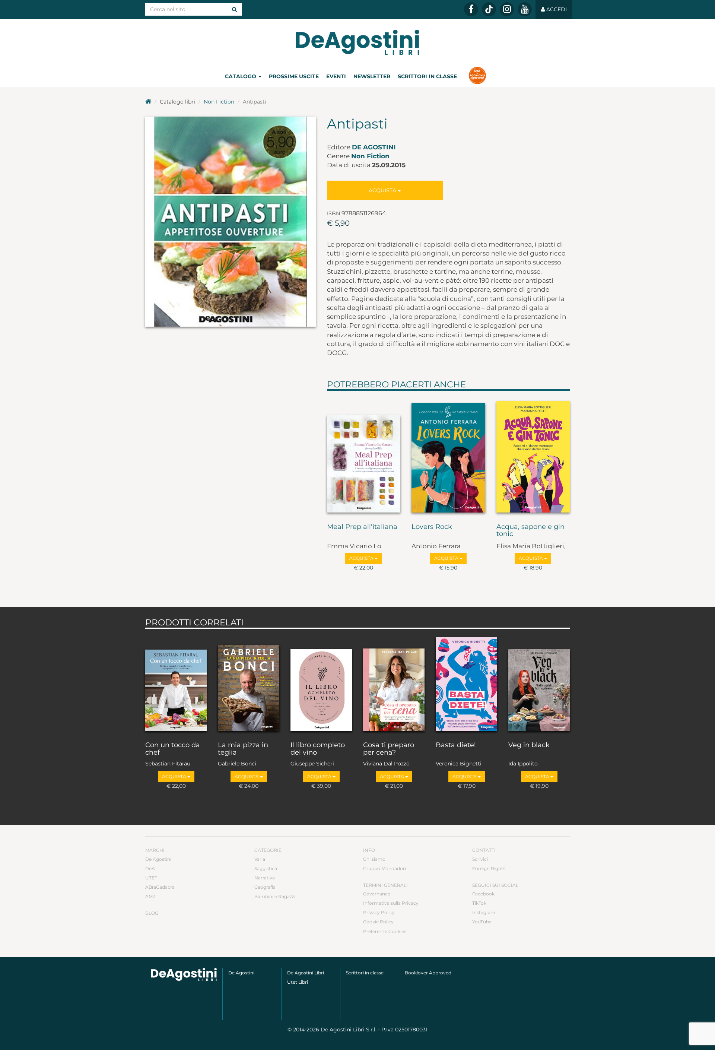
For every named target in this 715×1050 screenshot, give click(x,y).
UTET (151, 878)
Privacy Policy (379, 912)
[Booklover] (477, 76)
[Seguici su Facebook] (471, 9)
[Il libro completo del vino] (321, 683)
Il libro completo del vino (317, 749)
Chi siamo (374, 859)
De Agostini (374, 147)
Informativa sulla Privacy (391, 903)
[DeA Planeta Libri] (184, 974)
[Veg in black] (539, 683)
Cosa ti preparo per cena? (388, 749)
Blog (151, 913)
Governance (376, 894)
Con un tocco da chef (172, 749)
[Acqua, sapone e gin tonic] (533, 455)
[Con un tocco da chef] (176, 683)
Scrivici (480, 859)
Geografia (265, 887)
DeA (150, 868)
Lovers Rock (431, 527)
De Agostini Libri (305, 973)
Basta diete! (456, 745)
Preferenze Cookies (384, 931)
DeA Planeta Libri (357, 42)
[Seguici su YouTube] (525, 9)
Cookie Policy (378, 921)
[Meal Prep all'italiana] (364, 455)
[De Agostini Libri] (148, 101)
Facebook (483, 894)
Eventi (336, 76)
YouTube (482, 921)
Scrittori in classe (427, 76)
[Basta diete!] (466, 683)
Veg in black (529, 745)
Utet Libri (297, 982)
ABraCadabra (160, 887)
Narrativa (264, 878)
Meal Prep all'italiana (362, 527)
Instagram (483, 912)
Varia (259, 859)
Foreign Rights (488, 868)
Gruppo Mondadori (384, 868)
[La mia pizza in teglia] (248, 683)
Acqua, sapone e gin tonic (530, 530)
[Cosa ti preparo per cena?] (394, 683)
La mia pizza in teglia (243, 749)
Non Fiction (219, 101)
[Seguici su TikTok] (489, 9)
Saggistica (265, 868)
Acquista (383, 190)
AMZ (150, 896)
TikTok (479, 903)
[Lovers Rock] (448, 455)
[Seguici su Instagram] (507, 9)
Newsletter (371, 76)
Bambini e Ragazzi (274, 896)
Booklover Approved (428, 973)
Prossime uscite (294, 76)
